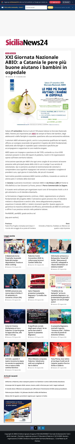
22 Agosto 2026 (17, 267)
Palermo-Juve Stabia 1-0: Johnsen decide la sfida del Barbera (26, 392)
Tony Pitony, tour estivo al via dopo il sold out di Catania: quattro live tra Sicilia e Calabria (60, 362)
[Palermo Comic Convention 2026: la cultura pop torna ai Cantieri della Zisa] (37, 246)
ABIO (34, 134)
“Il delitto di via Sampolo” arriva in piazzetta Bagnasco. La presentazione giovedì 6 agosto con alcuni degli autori (60, 296)
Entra (50, 7)
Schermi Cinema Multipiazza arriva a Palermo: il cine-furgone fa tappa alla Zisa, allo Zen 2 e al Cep (14, 330)
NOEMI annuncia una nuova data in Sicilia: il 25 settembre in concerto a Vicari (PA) (13, 294)
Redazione (10, 77)
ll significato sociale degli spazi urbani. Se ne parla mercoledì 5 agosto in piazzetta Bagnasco (37, 330)
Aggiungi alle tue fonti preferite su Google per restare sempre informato (30, 2)
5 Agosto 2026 (63, 304)
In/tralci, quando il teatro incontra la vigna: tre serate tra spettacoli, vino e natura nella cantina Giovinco (14, 363)
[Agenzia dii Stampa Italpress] (17, 411)
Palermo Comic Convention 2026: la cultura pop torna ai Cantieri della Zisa (36, 259)
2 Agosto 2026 (17, 370)
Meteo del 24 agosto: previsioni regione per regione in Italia (26, 396)
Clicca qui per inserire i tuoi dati (62, 7)
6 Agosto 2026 (17, 300)
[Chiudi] (73, 2)
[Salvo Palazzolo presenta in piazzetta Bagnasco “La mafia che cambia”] (37, 281)
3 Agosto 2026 (63, 337)
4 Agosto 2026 (17, 337)
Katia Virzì (32, 265)
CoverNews (59, 439)
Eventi (7, 53)
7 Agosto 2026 (63, 269)
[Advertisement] (37, 23)
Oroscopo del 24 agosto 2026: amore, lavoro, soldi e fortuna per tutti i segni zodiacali (34, 385)
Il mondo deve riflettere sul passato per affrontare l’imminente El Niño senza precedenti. (36, 389)
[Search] (69, 50)
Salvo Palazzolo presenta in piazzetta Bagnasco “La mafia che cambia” (37, 294)
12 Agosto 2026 (40, 265)
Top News (13, 53)
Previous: (20, 226)
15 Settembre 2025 (21, 77)
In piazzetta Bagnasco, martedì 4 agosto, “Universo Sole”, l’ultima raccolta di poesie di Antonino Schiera (60, 330)
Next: (54, 226)
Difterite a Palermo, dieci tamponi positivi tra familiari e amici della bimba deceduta (35, 382)
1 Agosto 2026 (63, 367)
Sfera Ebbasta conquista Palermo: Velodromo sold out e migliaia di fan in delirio (37, 362)
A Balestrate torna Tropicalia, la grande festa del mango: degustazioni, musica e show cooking (14, 260)
